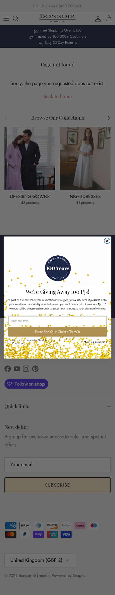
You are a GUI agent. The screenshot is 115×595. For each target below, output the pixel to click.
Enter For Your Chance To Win (57, 332)
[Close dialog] (107, 241)
